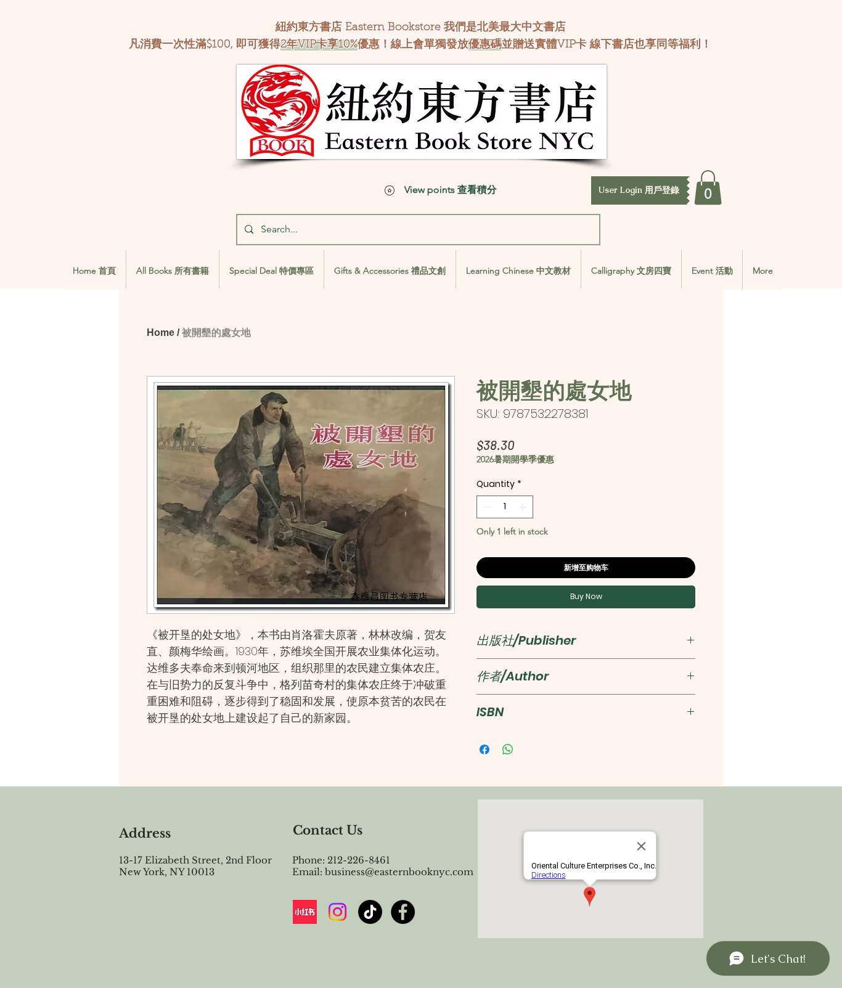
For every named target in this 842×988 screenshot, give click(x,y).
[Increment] (523, 507)
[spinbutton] (505, 507)
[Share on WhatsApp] (508, 749)
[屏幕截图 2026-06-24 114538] (305, 912)
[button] (639, 190)
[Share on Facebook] (484, 749)
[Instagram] (337, 912)
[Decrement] (486, 507)
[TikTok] (370, 912)
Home (160, 332)
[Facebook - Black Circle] (403, 912)
